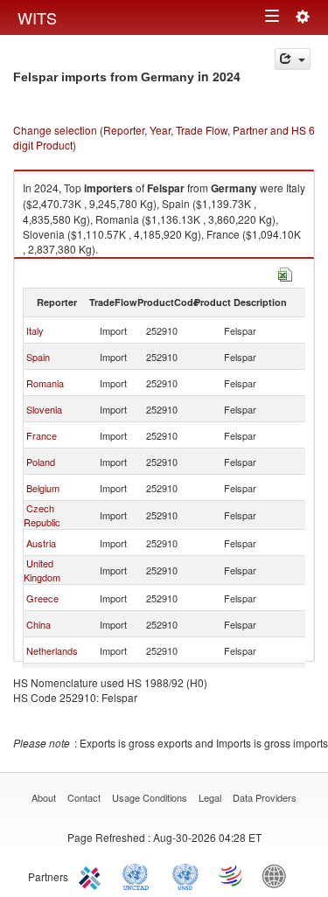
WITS (37, 17)
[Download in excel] (285, 272)
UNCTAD (139, 875)
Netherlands (52, 650)
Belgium (42, 488)
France (41, 435)
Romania (45, 383)
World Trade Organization (231, 875)
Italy (35, 330)
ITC (92, 875)
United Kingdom (42, 570)
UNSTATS (185, 875)
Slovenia (44, 409)
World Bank (278, 875)
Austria (41, 543)
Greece (42, 598)
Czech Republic (42, 515)
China (38, 624)
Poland (40, 462)
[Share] (293, 59)
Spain (38, 357)
